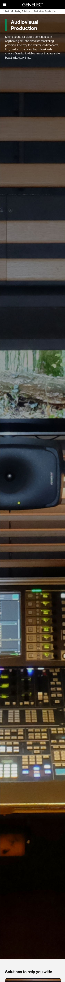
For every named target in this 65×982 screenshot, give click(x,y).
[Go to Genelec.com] (32, 4)
